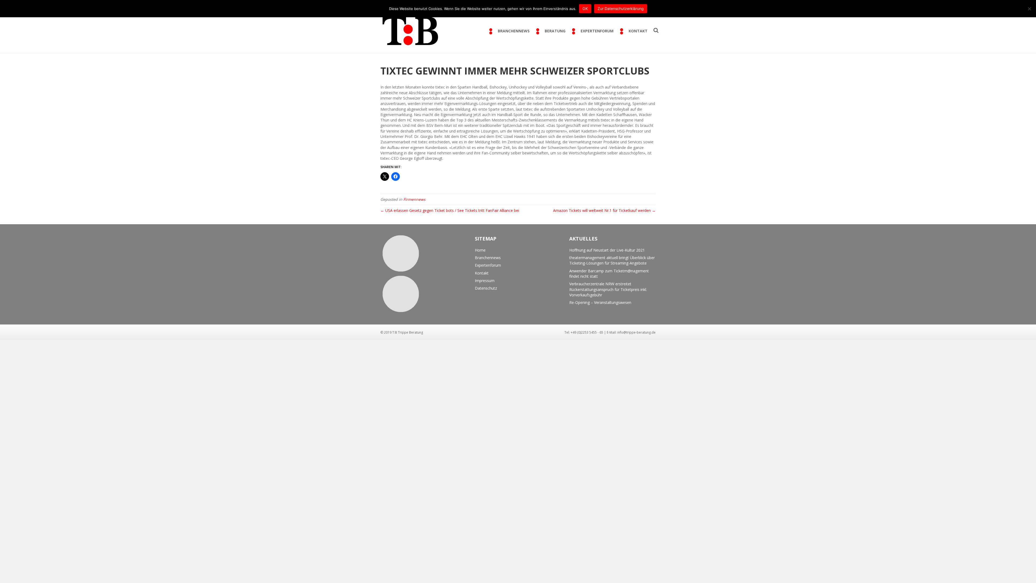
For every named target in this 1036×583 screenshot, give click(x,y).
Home (480, 250)
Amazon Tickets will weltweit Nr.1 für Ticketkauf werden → (604, 210)
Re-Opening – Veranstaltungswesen (600, 302)
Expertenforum (488, 265)
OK (585, 8)
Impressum (485, 280)
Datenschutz (486, 288)
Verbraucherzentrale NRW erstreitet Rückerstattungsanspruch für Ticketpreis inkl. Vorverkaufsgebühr (608, 289)
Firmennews (414, 199)
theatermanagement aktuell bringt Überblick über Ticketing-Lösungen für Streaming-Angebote (612, 260)
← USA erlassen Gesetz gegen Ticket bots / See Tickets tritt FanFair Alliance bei (449, 210)
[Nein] (1029, 8)
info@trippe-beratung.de (636, 332)
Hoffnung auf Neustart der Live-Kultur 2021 (607, 250)
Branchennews (488, 257)
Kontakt (482, 273)
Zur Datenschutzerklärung (621, 8)
